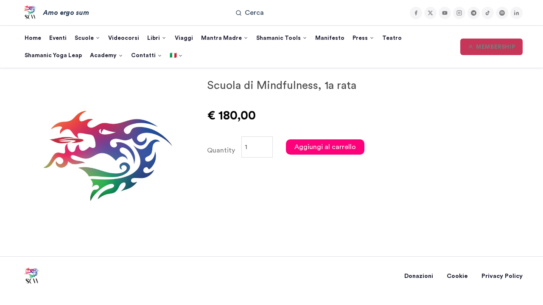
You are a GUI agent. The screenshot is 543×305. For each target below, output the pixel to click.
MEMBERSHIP (495, 47)
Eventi (58, 38)
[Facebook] (416, 13)
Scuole (84, 38)
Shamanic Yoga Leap (53, 55)
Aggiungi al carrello (325, 147)
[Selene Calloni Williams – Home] (31, 276)
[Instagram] (459, 13)
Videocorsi (123, 38)
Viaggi (184, 38)
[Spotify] (502, 13)
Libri (153, 38)
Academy (103, 55)
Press (360, 38)
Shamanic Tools (278, 38)
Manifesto (329, 38)
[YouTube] (445, 13)
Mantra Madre (221, 38)
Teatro (392, 38)
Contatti (143, 55)
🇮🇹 (173, 55)
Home (33, 38)
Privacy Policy (502, 276)
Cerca (254, 12)
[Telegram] (473, 13)
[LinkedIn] (516, 13)
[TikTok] (487, 13)
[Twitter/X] (430, 13)
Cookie (457, 276)
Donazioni (418, 276)
